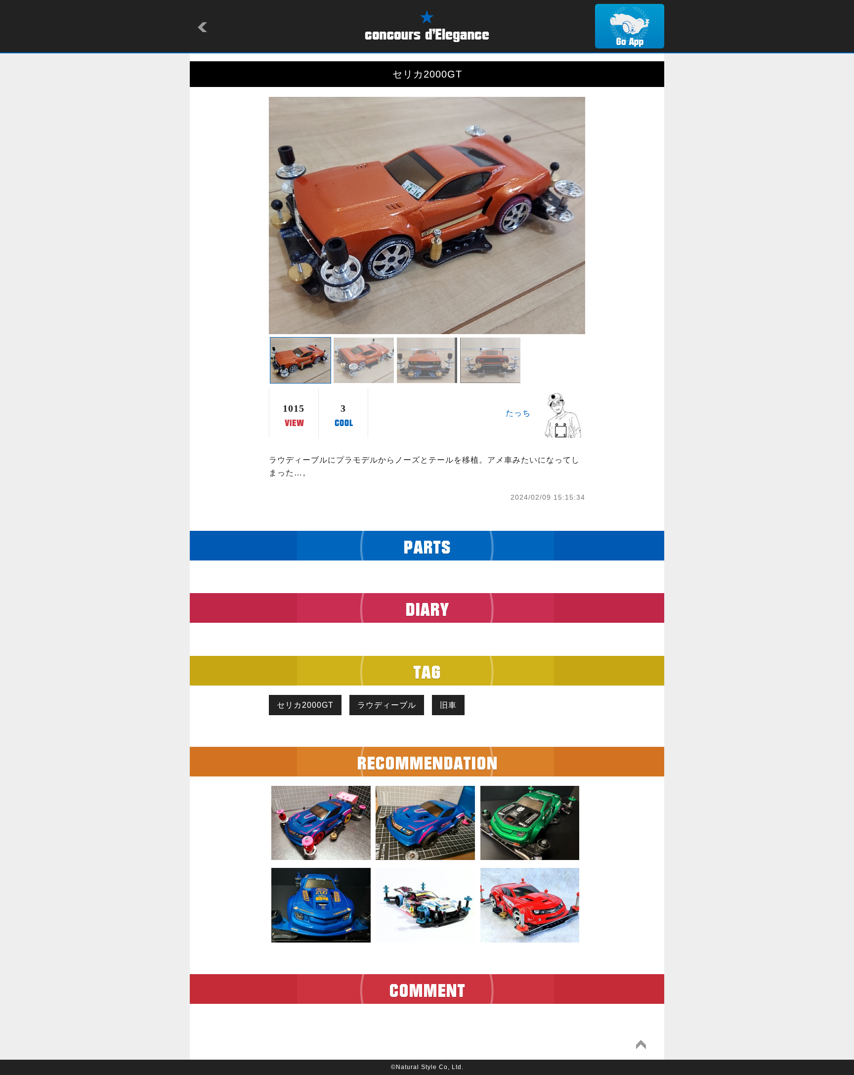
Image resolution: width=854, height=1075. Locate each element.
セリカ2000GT (305, 705)
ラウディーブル (386, 705)
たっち (518, 413)
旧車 (448, 705)
